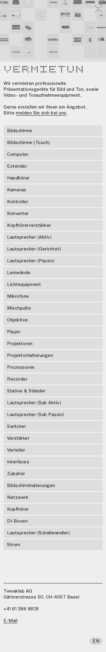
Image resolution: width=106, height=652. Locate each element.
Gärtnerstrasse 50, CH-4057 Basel (41, 597)
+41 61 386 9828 (21, 609)
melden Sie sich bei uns (41, 113)
